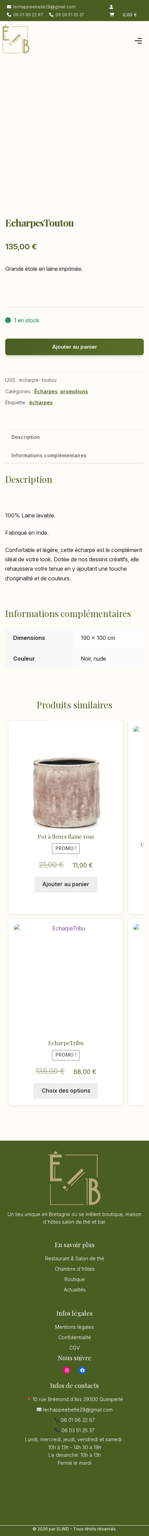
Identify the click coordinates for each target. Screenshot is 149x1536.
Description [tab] (25, 437)
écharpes (41, 402)
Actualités (75, 1290)
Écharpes (46, 391)
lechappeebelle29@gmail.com (44, 6)
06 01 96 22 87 (28, 14)
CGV (74, 1348)
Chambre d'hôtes (75, 1269)
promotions (74, 391)
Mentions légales (74, 1327)
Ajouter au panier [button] (65, 884)
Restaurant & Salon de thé (74, 1258)
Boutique (74, 1279)
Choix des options (66, 1090)
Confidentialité (74, 1337)
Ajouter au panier (74, 346)
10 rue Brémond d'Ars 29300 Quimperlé (77, 1399)
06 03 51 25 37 (69, 14)
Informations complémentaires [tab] (49, 455)
